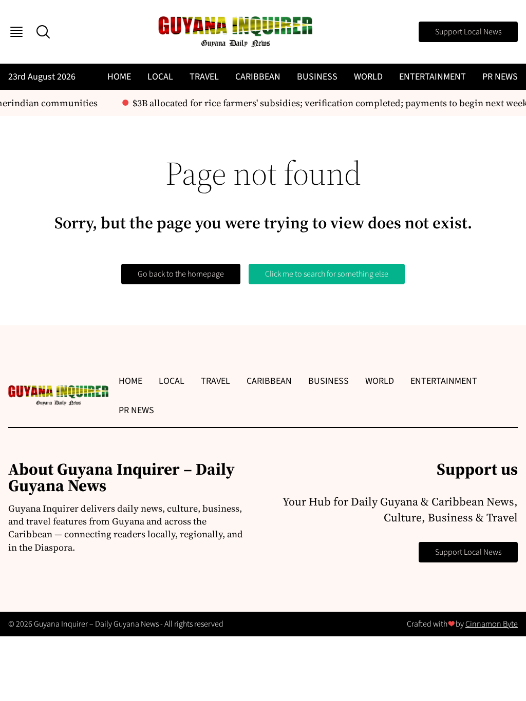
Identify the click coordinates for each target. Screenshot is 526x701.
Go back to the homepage (181, 274)
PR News (500, 76)
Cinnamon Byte (491, 624)
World (368, 76)
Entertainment (432, 76)
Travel (204, 76)
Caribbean (257, 76)
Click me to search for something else (326, 274)
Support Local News (468, 31)
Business (317, 76)
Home (119, 76)
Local (160, 76)
